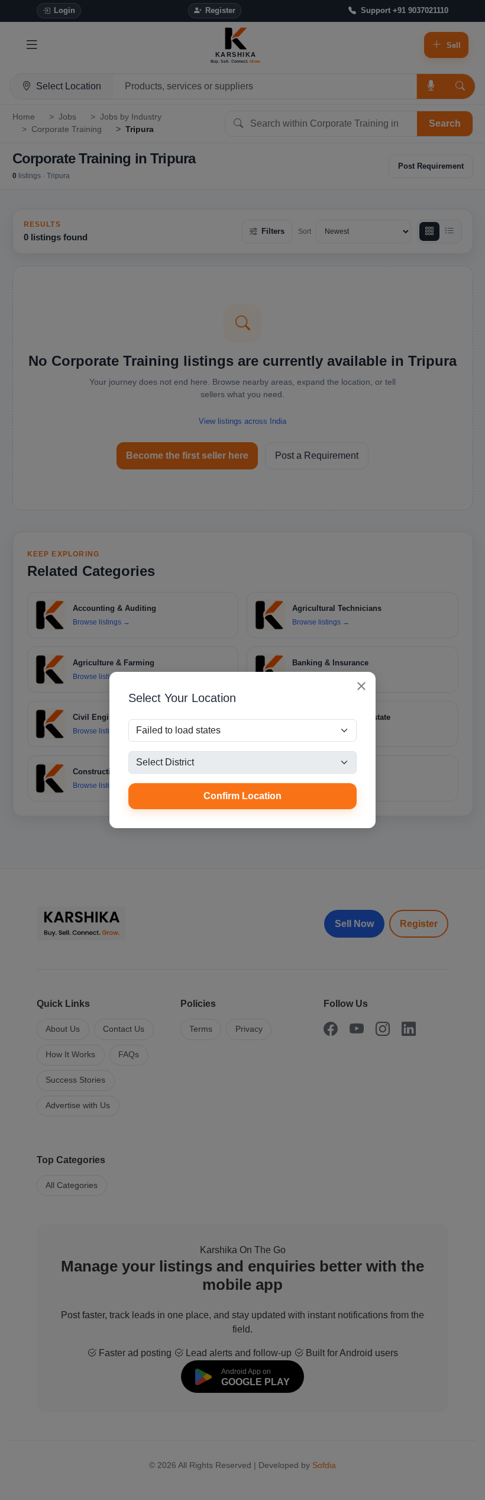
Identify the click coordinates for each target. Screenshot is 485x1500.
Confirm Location (242, 796)
